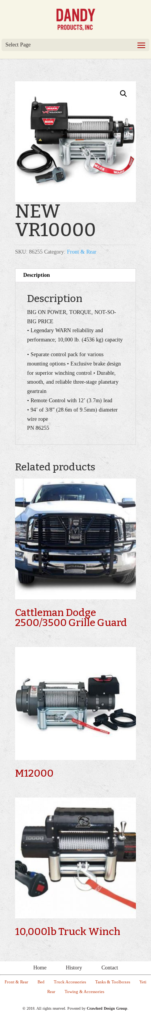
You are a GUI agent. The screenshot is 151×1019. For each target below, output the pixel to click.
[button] (123, 94)
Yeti (142, 982)
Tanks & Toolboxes (112, 982)
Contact (109, 968)
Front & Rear (81, 252)
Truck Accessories (70, 982)
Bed (41, 982)
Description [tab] (36, 275)
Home (39, 968)
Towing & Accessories (84, 991)
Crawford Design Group (107, 1008)
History (74, 968)
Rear (51, 991)
